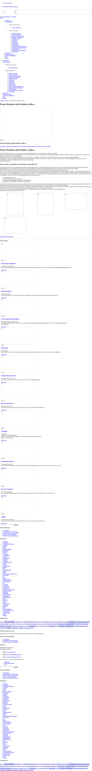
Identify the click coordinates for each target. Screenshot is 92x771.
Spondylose (5, 605)
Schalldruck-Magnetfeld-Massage (19, 46)
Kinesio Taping (15, 45)
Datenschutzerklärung (9, 663)
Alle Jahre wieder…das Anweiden (10, 533)
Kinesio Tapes (6, 579)
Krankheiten (5, 585)
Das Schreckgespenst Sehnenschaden (10, 319)
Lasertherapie (15, 42)
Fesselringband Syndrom (7, 461)
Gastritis (5, 564)
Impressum (6, 662)
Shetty (4, 601)
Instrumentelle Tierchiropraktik (19, 50)
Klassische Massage (16, 33)
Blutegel (8, 146)
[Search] (15, 11)
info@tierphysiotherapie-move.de (10, 6)
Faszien (4, 563)
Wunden (28, 146)
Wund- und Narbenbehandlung (19, 47)
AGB (5, 664)
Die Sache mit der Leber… (7, 403)
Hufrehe (5, 571)
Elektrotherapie (15, 43)
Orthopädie (5, 593)
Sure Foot (5, 606)
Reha (22, 626)
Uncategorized (6, 611)
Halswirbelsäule (6, 566)
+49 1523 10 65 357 (7, 3)
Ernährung (5, 560)
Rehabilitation (6, 596)
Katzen (4, 577)
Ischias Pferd (6, 575)
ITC (4, 576)
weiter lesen (3, 270)
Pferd (19, 626)
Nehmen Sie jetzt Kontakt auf (6, 236)
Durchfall (5, 557)
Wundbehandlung (14, 628)
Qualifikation (6, 60)
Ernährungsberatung (7, 562)
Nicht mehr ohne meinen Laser (8, 375)
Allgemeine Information (8, 544)
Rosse (4, 598)
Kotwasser (5, 584)
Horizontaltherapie (14, 146)
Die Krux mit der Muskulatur (9, 534)
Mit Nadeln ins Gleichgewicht (8, 263)
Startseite (2, 100)
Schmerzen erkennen (6, 291)
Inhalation (23, 624)
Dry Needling (15, 51)
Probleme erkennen (7, 94)
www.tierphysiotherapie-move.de (13, 657)
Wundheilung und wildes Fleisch (10, 531)
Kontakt (7, 58)
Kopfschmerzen (6, 581)
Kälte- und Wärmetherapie (18, 36)
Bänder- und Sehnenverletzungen (10, 535)
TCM (4, 607)
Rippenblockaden (7, 597)
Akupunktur (14, 40)
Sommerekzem (6, 603)
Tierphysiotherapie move (8, 610)
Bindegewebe (6, 550)
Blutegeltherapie (15, 49)
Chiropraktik (6, 554)
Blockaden (5, 551)
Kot (4, 583)
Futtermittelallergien (4, 624)
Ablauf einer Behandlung (11, 55)
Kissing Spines (4, 347)
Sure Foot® (5, 93)
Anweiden (5, 545)
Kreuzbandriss (6, 587)
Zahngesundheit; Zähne (28, 628)
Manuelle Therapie (16, 38)
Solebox (37, 626)
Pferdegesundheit (7, 594)
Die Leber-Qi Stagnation (7, 489)
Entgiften (3, 516)
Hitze (4, 568)
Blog (4, 96)
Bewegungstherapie (16, 34)
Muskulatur (5, 592)
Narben (44, 146)
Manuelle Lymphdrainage (18, 37)
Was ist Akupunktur (16, 27)
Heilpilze (5, 567)
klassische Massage (47, 624)
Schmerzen (5, 600)
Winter (4, 614)
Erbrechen (5, 559)
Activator (5, 541)
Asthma (4, 546)
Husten (4, 572)
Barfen (4, 547)
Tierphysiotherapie (7, 609)
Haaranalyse (14, 41)
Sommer (5, 602)
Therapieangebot (9, 21)
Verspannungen (6, 613)
